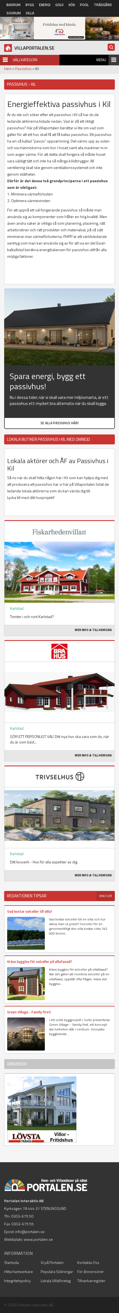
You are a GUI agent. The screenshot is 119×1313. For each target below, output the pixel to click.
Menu (101, 60)
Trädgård (103, 4)
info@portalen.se (30, 1231)
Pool (84, 4)
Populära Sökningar (57, 1271)
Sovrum (13, 13)
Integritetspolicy (17, 1281)
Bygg (29, 4)
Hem (8, 68)
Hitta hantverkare (18, 1271)
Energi (44, 4)
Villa (30, 13)
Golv (59, 4)
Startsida (11, 1262)
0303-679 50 (22, 1216)
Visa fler (105, 896)
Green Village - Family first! (29, 1012)
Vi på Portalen (52, 1262)
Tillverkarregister (91, 1281)
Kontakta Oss (88, 1262)
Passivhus (23, 68)
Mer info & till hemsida (93, 630)
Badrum (13, 4)
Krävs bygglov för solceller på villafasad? (39, 961)
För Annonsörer (90, 1271)
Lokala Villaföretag (56, 1281)
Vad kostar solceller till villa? (29, 911)
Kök (72, 4)
